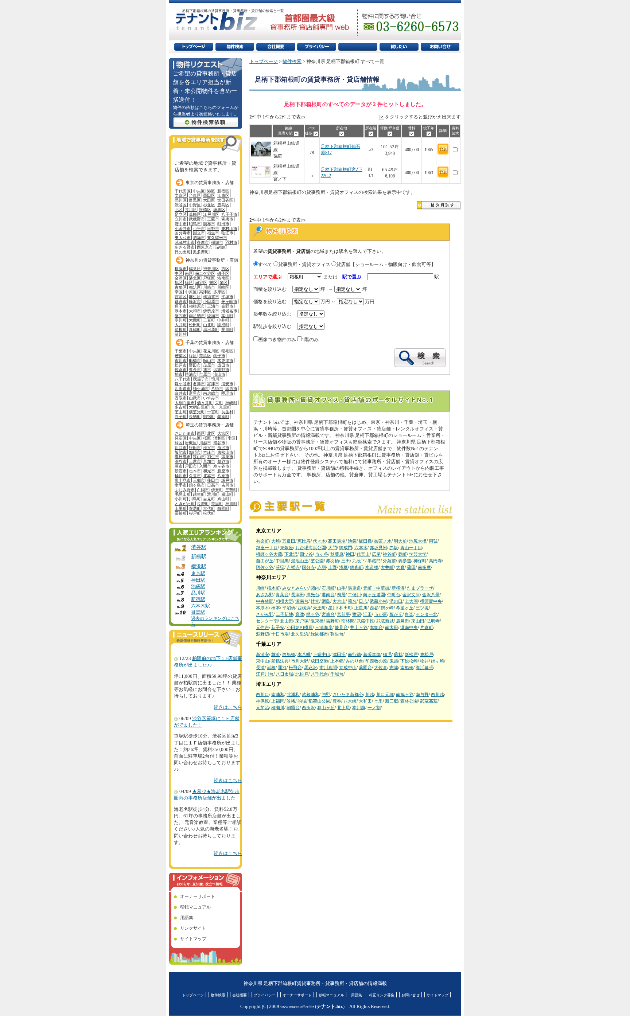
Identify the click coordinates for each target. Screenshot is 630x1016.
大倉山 (339, 601)
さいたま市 (185, 433)
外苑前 (389, 560)
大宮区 (223, 433)
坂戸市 (227, 480)
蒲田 (411, 567)
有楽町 (262, 541)
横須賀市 (211, 296)
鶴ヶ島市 (197, 485)
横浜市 (181, 268)
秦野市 (227, 306)
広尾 (376, 554)
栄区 (213, 282)
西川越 (437, 694)
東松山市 (225, 452)
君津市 (199, 384)
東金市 (195, 369)
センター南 (267, 621)
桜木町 (273, 588)
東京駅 (198, 573)
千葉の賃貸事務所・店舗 (210, 342)
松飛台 (295, 667)
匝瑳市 (227, 393)
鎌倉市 (181, 301)
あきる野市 (185, 247)
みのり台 (354, 661)
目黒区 (195, 200)
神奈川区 (211, 268)
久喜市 (195, 475)
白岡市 (203, 490)
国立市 (199, 233)
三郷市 (199, 480)
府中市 (181, 224)
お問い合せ (410, 995)
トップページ (263, 61)
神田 (350, 554)
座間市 (181, 315)
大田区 (209, 200)
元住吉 (262, 627)
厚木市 (181, 311)
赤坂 (393, 547)
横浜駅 (198, 566)
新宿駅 (198, 599)
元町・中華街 (376, 588)
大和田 (365, 701)
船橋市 (195, 360)
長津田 (297, 594)
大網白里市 (185, 402)
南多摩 (424, 567)
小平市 (199, 228)
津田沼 (339, 654)
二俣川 (354, 594)
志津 (393, 667)
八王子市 (229, 214)
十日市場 (280, 634)
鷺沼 (356, 614)
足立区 (181, 214)
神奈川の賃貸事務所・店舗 (212, 260)
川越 (369, 694)
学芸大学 (418, 554)
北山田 (286, 621)
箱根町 (181, 329)
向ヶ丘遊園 (374, 594)
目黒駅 (198, 612)
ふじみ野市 (185, 490)
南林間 (347, 621)
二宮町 (209, 320)
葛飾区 (195, 214)
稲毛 (387, 654)
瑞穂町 (221, 247)
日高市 (213, 485)
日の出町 (183, 252)
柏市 (179, 374)
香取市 (181, 398)
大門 (332, 547)
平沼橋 (288, 607)
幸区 (179, 292)
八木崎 (350, 701)
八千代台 (319, 674)
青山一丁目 (411, 547)
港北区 (195, 278)
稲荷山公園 (319, 701)
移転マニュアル (195, 907)
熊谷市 (219, 443)
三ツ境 (422, 607)
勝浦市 (191, 374)
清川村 (181, 334)
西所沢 (308, 707)
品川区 (181, 200)
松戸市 (181, 365)
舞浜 (275, 654)
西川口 (262, 694)
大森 (400, 567)
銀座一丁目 (267, 547)
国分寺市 (183, 233)
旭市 (207, 369)
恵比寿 (304, 541)
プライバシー (265, 995)
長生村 (227, 412)
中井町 (223, 320)
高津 (299, 614)
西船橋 (288, 654)
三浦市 (213, 306)
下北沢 (291, 554)
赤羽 (321, 567)
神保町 (420, 560)
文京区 (181, 195)
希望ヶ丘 (404, 607)
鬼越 (393, 661)
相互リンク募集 (381, 995)
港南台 (328, 594)
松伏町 (209, 513)
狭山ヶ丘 (326, 707)
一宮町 (213, 412)
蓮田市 (213, 480)
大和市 (195, 311)
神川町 (231, 503)
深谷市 (181, 461)
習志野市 (221, 369)
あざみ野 (264, 594)
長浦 (260, 667)
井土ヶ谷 (359, 627)
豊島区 (223, 205)
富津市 (213, 384)
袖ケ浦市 (201, 388)
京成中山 (348, 667)
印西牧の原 (376, 661)
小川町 (181, 499)
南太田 (391, 627)
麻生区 (195, 296)
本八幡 (304, 654)
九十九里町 (221, 407)
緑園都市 (319, 634)
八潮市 (223, 475)
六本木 (361, 547)
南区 (189, 273)
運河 (282, 667)
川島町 (195, 499)
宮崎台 (328, 614)
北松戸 (301, 674)
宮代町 (209, 508)
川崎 (260, 588)
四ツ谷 (306, 554)
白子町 (181, 416)
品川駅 (198, 592)
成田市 (223, 365)
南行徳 (354, 654)
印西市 (231, 388)
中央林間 (264, 601)
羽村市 (231, 242)
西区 (225, 268)
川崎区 (223, 287)
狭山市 (199, 456)
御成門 (345, 547)
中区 (179, 273)
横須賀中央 (431, 601)
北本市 (209, 475)
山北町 (209, 325)
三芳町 (231, 490)
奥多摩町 (201, 252)
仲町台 (393, 594)
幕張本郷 (372, 654)
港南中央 (409, 627)
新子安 (277, 627)
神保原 (262, 701)
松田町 (195, 325)
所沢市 (223, 447)
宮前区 (181, 296)
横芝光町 (197, 412)
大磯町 (195, 320)
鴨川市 (217, 379)
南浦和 (277, 694)
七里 (378, 701)
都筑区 (195, 287)
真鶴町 (195, 329)
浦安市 (227, 384)
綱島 (326, 601)
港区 (211, 191)
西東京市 (205, 247)
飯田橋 (365, 541)
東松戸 (426, 654)
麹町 (402, 554)
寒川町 (181, 320)
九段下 (358, 560)
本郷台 (376, 627)
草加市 (209, 461)
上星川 (361, 607)
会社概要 (239, 995)
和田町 (345, 607)
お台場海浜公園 (310, 547)
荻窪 (280, 567)
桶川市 (181, 475)
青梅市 (227, 219)
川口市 (181, 447)
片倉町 (426, 627)
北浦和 (293, 694)
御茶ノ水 (383, 541)
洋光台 (312, 594)
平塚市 (227, 296)
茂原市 (209, 365)
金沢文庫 (411, 594)
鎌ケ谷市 (183, 384)
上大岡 (411, 601)
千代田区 (183, 191)
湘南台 (301, 601)
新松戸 (411, 654)
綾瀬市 (213, 315)
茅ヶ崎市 (229, 301)
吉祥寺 (293, 567)
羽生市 (213, 456)
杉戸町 (195, 513)
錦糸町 (356, 567)
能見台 (341, 627)
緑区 (189, 282)
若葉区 (181, 355)
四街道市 (183, 388)
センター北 (427, 614)
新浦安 (262, 654)
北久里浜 (299, 634)
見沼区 (181, 438)
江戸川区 (211, 214)
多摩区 (219, 292)
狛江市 (227, 233)
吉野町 (332, 621)
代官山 (363, 554)
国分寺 (308, 567)
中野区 (195, 205)
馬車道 (354, 588)
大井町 (387, 567)
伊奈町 (217, 490)
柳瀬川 (277, 707)
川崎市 (209, 287)
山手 (341, 588)
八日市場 (284, 674)
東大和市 (183, 237)
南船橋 (406, 667)
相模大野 (284, 601)
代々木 (319, 541)
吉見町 (209, 499)
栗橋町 (181, 513)
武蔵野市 (197, 219)
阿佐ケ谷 (264, 567)
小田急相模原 (300, 627)
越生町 (199, 494)
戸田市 (191, 466)
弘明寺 (433, 621)
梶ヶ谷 (312, 614)
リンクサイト (193, 928)
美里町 (217, 503)
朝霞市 (181, 471)
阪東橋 (317, 621)
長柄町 (195, 416)
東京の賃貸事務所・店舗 (210, 182)
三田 (345, 560)
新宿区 (223, 191)
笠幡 (291, 701)
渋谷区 (181, 205)
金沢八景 (431, 594)
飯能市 (181, 452)
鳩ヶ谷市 (221, 466)
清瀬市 (199, 237)
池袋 (352, 541)
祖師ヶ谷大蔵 (269, 554)
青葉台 (282, 594)
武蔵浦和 (310, 694)
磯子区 (223, 273)
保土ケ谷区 (205, 273)
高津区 (205, 292)
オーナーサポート (197, 896)
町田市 (223, 224)
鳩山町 (223, 499)
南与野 (422, 694)
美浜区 (205, 355)
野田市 (195, 365)
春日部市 (183, 456)
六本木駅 (200, 606)
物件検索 (292, 61)
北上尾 (343, 707)
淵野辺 (262, 634)
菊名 (352, 601)
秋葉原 (336, 554)
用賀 (433, 541)
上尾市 (195, 461)
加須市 (195, 452)
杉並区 (209, 205)
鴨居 (341, 594)
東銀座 (286, 547)
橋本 (275, 607)
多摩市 (203, 242)
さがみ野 (264, 614)
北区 (179, 209)
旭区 (179, 282)
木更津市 (225, 360)
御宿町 (209, 416)
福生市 (213, 233)
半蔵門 (374, 560)
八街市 (217, 388)
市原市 (205, 374)
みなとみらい (295, 588)
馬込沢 (310, 667)
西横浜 (304, 607)
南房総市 (211, 393)
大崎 (275, 541)
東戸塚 (301, 621)
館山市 (209, 360)
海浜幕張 (424, 667)
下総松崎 (409, 661)
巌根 (271, 667)
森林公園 (409, 701)
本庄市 (209, 452)
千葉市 (181, 351)
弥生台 (336, 634)
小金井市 (183, 228)
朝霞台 (293, 707)
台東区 (195, 195)
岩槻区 (191, 443)
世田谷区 (225, 200)
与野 (326, 694)
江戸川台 (264, 674)
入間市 (205, 466)
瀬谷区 (201, 282)
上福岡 (277, 701)
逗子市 (181, 306)
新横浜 (398, 588)
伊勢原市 (211, 311)
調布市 (209, 224)
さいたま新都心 (347, 694)
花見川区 (211, 351)
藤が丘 (395, 614)
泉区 (223, 282)
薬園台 (365, 667)
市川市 (181, 360)
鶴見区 (195, 268)
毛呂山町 (183, 494)
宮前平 (343, 614)
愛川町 (227, 329)
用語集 (186, 917)
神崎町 (231, 402)
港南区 (223, 278)
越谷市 (223, 461)
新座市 (223, 471)
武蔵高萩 (429, 701)
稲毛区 (227, 351)
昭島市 (195, 224)
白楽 (409, 614)
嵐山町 (227, 494)
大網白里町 (199, 407)
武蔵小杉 (378, 601)
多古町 (181, 407)
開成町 (223, 325)
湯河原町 (211, 329)
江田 (367, 614)
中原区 (191, 292)
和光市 (209, 471)
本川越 (358, 707)
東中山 (262, 661)
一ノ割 (374, 707)
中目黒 (282, 560)
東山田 (417, 621)
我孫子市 (201, 379)
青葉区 (181, 287)
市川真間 (328, 667)
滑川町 (213, 494)
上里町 (181, 508)
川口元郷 (385, 694)
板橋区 (205, 209)
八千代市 (183, 379)
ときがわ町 (185, 503)
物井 (424, 661)
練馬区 (219, 209)
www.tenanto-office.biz (297, 1007)
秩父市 (209, 447)
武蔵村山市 (185, 242)
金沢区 (181, 278)
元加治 (262, 707)
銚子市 (219, 355)
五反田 (288, 541)
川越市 (205, 443)
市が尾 (380, 614)
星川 (332, 607)
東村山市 (229, 228)
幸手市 (181, 485)
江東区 (223, 195)
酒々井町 (205, 402)
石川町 (328, 588)
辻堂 (315, 601)
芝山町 (181, 412)
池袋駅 (198, 586)
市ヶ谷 (321, 554)
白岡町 (223, 508)
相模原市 (197, 306)
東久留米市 (217, 237)
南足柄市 (197, 315)
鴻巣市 (227, 456)
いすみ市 (211, 398)
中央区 (199, 191)
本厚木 (262, 607)
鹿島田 (402, 621)
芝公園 (317, 560)
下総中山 (321, 654)
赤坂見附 (378, 547)
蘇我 (398, 654)
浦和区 (219, 438)
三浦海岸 (323, 627)
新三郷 (391, 701)
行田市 (195, 447)
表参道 (404, 560)
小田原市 (211, 301)
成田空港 (319, 661)
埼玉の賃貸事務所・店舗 (210, 424)
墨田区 (209, 195)
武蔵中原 (365, 621)
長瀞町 (203, 503)
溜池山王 (299, 560)
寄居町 (195, 508)
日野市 (213, 228)
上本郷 (336, 661)
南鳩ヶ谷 (404, 694)
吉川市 (227, 485)
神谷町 (389, 554)
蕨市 (179, 466)
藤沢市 (195, 301)
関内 (315, 588)
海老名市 (229, 311)
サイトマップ (193, 938)
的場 (302, 701)
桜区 (207, 438)
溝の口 (395, 601)
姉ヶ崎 (437, 661)
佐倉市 (181, 369)
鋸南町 (223, 416)
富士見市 (183, 480)
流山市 (219, 374)
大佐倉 (380, 667)
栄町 (219, 402)
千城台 (336, 674)
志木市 (195, 471)
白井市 (181, 393)
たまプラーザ (420, 588)
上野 (332, 567)
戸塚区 (209, 278)
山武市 (195, 398)
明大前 (400, 541)
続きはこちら (228, 707)
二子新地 (284, 614)
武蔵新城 (385, 621)
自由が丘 (264, 560)
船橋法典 (280, 661)
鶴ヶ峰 (387, 607)
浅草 (343, 567)
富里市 (195, 393)
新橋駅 (198, 556)
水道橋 (371, 567)
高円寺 (435, 560)
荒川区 (191, 209)
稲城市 (217, 242)
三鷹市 (213, 219)
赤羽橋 (332, 560)
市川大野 (299, 661)
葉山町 (227, 315)
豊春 (336, 701)
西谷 (374, 607)
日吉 (363, 601)
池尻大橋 (418, 541)
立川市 (181, 219)
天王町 (319, 607)
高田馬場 (337, 541)
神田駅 (198, 580)
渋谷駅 (198, 547)
